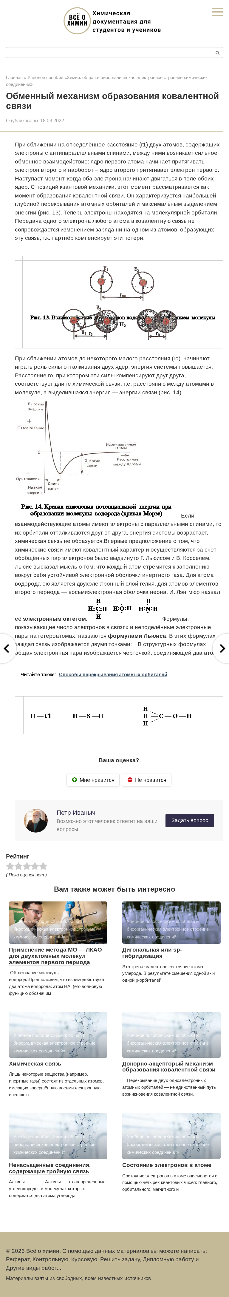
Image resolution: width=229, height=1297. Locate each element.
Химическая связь (35, 1063)
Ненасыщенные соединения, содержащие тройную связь (50, 1168)
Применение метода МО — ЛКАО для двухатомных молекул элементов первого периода (55, 955)
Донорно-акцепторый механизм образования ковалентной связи (169, 1066)
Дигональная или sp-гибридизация (152, 952)
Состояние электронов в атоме (166, 1165)
